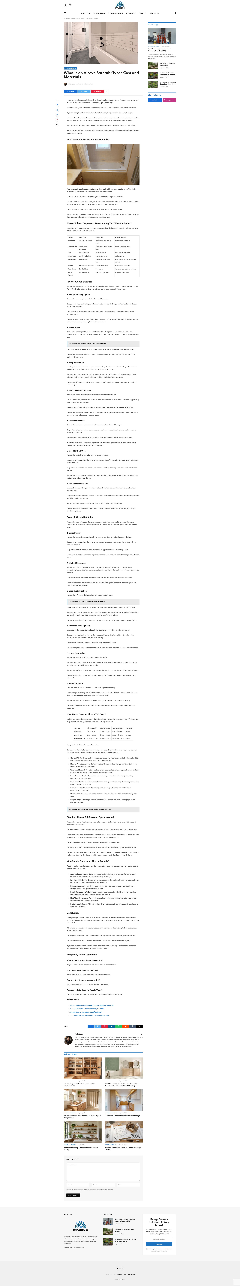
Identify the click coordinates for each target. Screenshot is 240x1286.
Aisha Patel (72, 84)
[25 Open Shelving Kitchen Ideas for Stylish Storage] (83, 1132)
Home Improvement (115, 13)
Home (65, 18)
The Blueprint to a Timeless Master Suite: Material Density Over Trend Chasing (121, 1085)
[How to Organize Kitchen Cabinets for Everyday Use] (83, 1068)
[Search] (175, 13)
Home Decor (85, 13)
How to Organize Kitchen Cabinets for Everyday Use (79, 1085)
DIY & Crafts (130, 13)
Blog (69, 18)
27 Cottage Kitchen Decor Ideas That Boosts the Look (89, 1015)
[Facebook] (57, 105)
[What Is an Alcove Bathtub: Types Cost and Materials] (101, 63)
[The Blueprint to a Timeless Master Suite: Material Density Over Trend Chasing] (124, 1068)
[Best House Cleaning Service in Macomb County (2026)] (162, 36)
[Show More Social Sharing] (106, 91)
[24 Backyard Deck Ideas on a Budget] (153, 65)
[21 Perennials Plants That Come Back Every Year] (153, 84)
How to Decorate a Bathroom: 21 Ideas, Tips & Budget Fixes (82, 1117)
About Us (108, 1274)
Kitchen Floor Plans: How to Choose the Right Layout (123, 1149)
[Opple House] (120, 5)
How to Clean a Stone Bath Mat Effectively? (86, 1012)
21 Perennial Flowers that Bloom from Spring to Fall (168, 74)
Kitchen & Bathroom (70, 68)
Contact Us (118, 1274)
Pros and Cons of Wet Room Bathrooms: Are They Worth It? (91, 1005)
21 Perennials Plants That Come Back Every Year (168, 83)
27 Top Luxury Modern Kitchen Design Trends (87, 1009)
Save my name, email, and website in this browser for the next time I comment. (91, 1189)
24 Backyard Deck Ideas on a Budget (168, 64)
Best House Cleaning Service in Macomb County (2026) (159, 50)
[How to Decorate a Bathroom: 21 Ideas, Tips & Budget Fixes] (83, 1100)
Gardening (143, 13)
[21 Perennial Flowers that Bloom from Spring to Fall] (153, 75)
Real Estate (154, 13)
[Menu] (65, 13)
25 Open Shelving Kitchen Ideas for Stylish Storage (81, 1149)
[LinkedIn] (57, 115)
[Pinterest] (57, 119)
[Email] (57, 124)
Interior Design (99, 13)
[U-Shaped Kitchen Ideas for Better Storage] (124, 1100)
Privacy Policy (157, 1251)
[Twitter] (57, 110)
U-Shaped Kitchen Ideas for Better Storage (122, 1116)
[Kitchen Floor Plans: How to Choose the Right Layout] (124, 1132)
